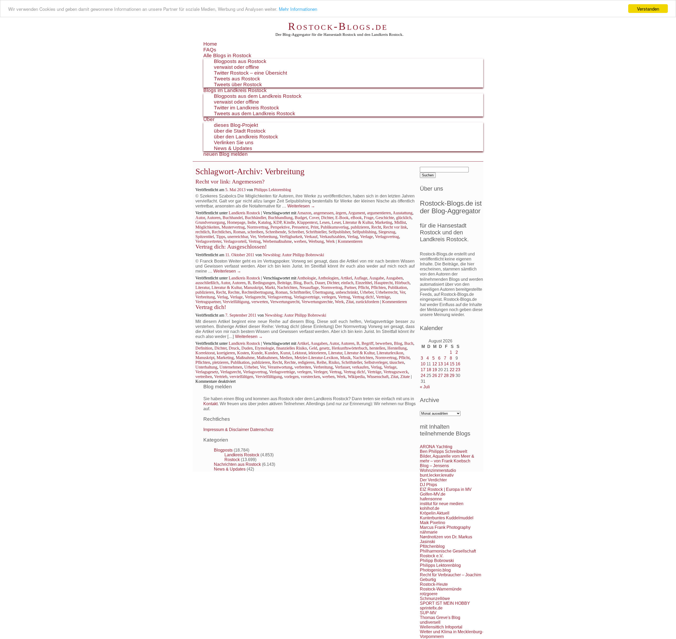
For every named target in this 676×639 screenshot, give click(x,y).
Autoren (213, 217)
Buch (308, 282)
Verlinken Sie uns (233, 142)
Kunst (285, 353)
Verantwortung (279, 367)
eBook (356, 217)
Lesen (325, 222)
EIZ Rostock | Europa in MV (446, 489)
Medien (286, 357)
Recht (376, 227)
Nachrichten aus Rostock (237, 464)
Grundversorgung (210, 222)
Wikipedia (356, 376)
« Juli (425, 387)
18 (428, 369)
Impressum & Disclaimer (226, 429)
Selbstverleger (375, 362)
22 (452, 369)
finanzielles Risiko (291, 348)
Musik (345, 357)
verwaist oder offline (236, 67)
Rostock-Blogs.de (338, 26)
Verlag (352, 236)
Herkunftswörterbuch (349, 348)
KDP (277, 222)
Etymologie (264, 348)
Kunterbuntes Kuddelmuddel (446, 518)
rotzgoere (429, 594)
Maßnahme (245, 357)
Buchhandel (233, 217)
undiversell (430, 622)
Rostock (232, 459)
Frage (368, 217)
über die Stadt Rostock (240, 131)
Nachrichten (287, 287)
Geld (313, 348)
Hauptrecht (383, 282)
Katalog (264, 222)
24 (423, 375)
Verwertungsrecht (284, 301)
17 (423, 369)
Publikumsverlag (335, 227)
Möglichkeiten (207, 227)
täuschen (396, 362)
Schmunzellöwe (435, 598)
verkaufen (360, 367)
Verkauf (310, 236)
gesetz (324, 348)
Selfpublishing (364, 232)
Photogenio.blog (435, 570)
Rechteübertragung (257, 292)
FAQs (209, 49)
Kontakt (210, 403)
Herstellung (397, 348)
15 (452, 364)
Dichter (327, 217)
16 (458, 364)
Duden (247, 348)
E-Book (342, 217)
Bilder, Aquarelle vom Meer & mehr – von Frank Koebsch (447, 458)
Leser (336, 222)
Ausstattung (402, 213)
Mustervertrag (233, 227)
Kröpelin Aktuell (434, 513)
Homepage (236, 222)
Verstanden (648, 8)
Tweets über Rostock (238, 84)
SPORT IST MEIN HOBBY (445, 603)
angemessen (323, 213)
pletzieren (220, 362)
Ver (253, 236)
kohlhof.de (429, 508)
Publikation (397, 287)
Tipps (220, 236)
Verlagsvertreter (208, 241)
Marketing (383, 222)
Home (210, 44)
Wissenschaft (377, 376)
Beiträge (284, 282)
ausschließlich (207, 282)
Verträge (383, 297)
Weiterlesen (301, 206)
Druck (234, 348)
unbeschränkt (347, 292)
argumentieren (379, 213)
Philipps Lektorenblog (272, 189)
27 (440, 375)
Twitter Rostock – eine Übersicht (250, 73)
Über (208, 119)
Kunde (256, 353)
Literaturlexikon (390, 353)
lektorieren (317, 353)
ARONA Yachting (436, 446)
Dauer (320, 282)
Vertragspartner (207, 301)
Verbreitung (267, 236)
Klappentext (307, 222)
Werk (330, 241)
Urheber (366, 292)
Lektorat (299, 353)
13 (440, 364)
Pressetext (300, 227)
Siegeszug (386, 232)
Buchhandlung (280, 217)
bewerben (383, 343)
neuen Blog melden (225, 154)
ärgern (341, 213)
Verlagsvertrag (387, 236)
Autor (200, 217)
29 (452, 375)
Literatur (202, 287)
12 (434, 364)
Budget (301, 217)
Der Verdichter (433, 480)
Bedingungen (264, 282)
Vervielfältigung (236, 301)
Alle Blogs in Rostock (227, 55)
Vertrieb (220, 376)
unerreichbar (237, 236)
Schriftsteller (316, 232)
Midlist (400, 222)
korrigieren (226, 353)
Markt (270, 287)
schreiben (255, 232)
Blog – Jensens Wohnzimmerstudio (438, 468)
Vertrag (254, 241)
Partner (350, 287)
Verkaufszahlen (332, 236)
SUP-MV (428, 613)
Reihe (321, 362)
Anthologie (306, 278)
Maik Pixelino (432, 522)
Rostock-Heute (434, 584)
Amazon (304, 213)
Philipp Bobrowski (437, 560)
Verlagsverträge (307, 297)
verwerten (259, 301)
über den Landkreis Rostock (246, 136)
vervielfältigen (241, 376)
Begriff (367, 343)
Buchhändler (255, 217)
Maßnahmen (267, 357)
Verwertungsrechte (317, 301)
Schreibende (275, 232)
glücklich (403, 217)
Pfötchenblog (432, 546)
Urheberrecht (386, 292)
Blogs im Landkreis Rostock (235, 90)
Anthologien (328, 278)
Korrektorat (205, 353)
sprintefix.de (431, 608)
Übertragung (323, 292)
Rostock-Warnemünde (441, 589)
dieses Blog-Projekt (236, 125)
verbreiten (302, 367)
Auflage (360, 278)
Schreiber (296, 232)
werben (300, 241)
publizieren (360, 227)
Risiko (333, 362)
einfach (347, 282)
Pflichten (378, 287)
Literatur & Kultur (358, 222)
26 (434, 375)
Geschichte (384, 217)
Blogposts (223, 450)
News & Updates (233, 148)
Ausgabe (376, 278)
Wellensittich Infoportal (441, 627)
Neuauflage (309, 287)
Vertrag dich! (363, 297)
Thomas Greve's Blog (440, 617)
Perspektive (280, 227)
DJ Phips (428, 484)
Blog (297, 282)
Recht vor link (395, 227)
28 (446, 375)
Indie (251, 222)
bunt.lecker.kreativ (437, 475)
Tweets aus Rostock (237, 78)
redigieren (306, 362)
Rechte (234, 292)
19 (434, 369)
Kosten (243, 353)
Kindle (289, 222)
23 (458, 369)
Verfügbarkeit (290, 236)
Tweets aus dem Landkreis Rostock (254, 113)
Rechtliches (221, 232)
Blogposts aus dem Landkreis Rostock (258, 96)
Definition (203, 348)
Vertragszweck (395, 372)
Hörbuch (402, 282)
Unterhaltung (206, 367)
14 (446, 364)
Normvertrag (257, 227)
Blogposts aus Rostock (240, 61)
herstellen (377, 348)
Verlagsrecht (255, 297)
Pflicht (363, 287)
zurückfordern (367, 301)
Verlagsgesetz (206, 372)
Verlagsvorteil (234, 241)
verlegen (329, 297)
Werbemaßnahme (277, 241)
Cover (314, 217)
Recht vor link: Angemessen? (230, 181)
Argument (356, 213)
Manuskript (253, 287)
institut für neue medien (441, 503)
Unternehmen (230, 367)
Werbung (316, 241)
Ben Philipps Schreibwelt (443, 451)
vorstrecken (310, 376)
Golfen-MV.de (432, 494)
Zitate (405, 376)
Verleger (320, 372)
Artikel (346, 278)
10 (423, 364)
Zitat (350, 301)
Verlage (366, 236)
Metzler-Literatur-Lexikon (316, 357)
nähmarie (429, 532)
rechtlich (202, 232)
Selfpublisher (339, 232)
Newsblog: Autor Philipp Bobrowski (293, 255)
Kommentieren (350, 241)
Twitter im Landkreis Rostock (246, 107)
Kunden (271, 353)
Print (314, 227)
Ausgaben (394, 278)
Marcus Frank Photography (445, 527)
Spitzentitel (204, 236)
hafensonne (431, 499)
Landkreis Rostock (244, 213)
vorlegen (291, 376)
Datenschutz (262, 429)
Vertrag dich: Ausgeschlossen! (231, 246)
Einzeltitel (363, 282)
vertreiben (203, 376)
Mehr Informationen (298, 9)
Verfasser (342, 367)
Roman (239, 232)
